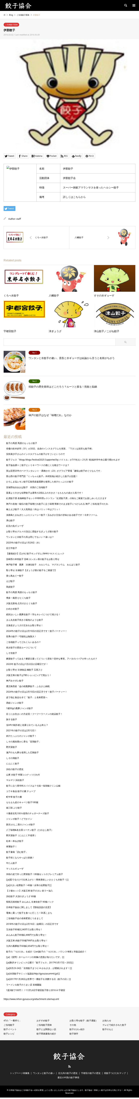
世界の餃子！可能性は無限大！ (21, 636)
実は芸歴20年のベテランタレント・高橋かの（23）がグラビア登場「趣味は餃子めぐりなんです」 (54, 470)
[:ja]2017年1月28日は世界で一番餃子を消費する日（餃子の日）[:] (38, 979)
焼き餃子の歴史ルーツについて (21, 647)
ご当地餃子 (9, 1024)
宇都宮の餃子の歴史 (91, 1073)
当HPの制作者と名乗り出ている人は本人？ (27, 725)
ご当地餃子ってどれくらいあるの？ (23, 642)
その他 (73, 1024)
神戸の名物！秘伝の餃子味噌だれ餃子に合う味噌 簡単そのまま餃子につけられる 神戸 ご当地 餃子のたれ (57, 503)
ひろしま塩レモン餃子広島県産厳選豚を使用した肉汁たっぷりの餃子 (39, 481)
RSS (69, 1066)
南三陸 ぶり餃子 (14, 807)
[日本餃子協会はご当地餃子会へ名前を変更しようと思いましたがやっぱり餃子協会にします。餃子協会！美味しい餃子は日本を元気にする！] (19, 5)
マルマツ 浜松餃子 (15, 780)
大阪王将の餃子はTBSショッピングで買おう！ (28, 675)
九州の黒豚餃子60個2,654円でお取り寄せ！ (27, 946)
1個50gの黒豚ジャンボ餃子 (19, 708)
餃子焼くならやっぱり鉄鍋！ (20, 857)
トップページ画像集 (20, 1073)
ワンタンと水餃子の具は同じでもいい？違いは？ (30, 536)
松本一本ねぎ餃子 (15, 841)
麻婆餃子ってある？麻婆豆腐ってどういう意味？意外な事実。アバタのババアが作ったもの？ (51, 658)
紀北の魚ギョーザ (15, 525)
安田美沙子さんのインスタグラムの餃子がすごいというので (35, 454)
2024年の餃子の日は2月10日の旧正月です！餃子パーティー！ (36, 631)
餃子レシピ (9, 1033)
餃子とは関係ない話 (46, 1029)
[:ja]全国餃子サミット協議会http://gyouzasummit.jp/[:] (33, 973)
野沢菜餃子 (11, 747)
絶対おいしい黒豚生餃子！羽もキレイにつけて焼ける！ (33, 614)
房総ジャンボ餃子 (15, 702)
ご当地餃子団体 (11, 24)
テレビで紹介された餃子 (114, 1024)
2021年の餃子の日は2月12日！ (21, 730)
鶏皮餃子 (10, 586)
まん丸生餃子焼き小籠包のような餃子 (24, 619)
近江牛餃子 (11, 548)
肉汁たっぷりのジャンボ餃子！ (21, 735)
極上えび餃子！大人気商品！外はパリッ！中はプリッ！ (33, 509)
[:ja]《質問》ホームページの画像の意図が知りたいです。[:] (35, 957)
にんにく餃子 (12, 763)
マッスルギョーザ (15, 868)
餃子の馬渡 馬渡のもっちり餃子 (21, 443)
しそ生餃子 (11, 653)
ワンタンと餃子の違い (44, 1073)
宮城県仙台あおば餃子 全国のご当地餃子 (26, 487)
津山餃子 (10, 520)
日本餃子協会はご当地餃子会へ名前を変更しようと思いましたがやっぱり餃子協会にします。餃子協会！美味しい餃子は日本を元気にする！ (66, 1090)
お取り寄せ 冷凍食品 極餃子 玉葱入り (24, 669)
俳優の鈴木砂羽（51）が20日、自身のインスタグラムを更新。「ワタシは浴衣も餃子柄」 (50, 448)
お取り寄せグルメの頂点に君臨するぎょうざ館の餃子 (32, 531)
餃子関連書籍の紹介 (46, 1033)
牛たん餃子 (11, 863)
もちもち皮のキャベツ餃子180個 (22, 802)
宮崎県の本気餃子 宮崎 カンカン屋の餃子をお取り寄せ (32, 559)
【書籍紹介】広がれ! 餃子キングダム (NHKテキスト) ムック (35, 553)
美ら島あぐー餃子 (15, 575)
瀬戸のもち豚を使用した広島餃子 (22, 752)
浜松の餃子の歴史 (15, 769)
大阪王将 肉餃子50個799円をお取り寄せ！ (27, 940)
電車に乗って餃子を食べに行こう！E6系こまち (29, 912)
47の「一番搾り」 (12, 1020)
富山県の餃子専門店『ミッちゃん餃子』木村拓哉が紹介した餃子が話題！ (42, 476)
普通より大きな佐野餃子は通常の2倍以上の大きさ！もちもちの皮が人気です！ (44, 492)
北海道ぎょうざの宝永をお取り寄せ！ (24, 625)
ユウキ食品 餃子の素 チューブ (20, 791)
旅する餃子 (11, 719)
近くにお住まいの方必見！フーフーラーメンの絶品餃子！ (34, 713)
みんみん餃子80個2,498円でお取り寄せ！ (26, 934)
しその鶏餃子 (12, 758)
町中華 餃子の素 (14, 796)
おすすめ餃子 (43, 1020)
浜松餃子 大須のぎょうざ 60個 (21, 896)
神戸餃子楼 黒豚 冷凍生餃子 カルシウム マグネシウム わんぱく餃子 (43, 564)
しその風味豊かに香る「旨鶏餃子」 (23, 741)
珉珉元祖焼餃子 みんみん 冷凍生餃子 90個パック (30, 901)
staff (18, 218)
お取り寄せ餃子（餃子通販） (84, 1020)
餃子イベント (10, 1029)
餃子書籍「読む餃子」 (17, 851)
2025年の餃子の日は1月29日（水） (23, 542)
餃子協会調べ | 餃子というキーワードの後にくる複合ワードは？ (37, 465)
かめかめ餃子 (12, 608)
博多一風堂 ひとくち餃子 (18, 597)
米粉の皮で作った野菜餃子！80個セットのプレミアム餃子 (34, 874)
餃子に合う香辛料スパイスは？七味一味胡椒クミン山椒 (33, 785)
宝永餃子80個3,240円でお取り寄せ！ (24, 929)
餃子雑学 (74, 1033)
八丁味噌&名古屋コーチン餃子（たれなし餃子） (29, 829)
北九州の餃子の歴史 (68, 1073)
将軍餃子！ (11, 846)
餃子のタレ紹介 (77, 1029)
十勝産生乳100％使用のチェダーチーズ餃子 (27, 813)
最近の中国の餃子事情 (68, 1077)
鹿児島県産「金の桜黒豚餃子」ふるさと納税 (28, 686)
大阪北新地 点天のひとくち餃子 (21, 603)
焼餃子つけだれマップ (115, 1073)
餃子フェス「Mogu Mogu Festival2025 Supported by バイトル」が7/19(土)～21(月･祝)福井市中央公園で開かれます (63, 459)
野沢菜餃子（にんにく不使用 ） (21, 835)
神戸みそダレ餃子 (15, 680)
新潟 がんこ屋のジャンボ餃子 (20, 824)
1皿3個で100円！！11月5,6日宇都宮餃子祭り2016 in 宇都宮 (35, 990)
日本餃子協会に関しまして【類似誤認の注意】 (29, 907)
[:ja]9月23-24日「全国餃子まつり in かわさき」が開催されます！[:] (39, 968)
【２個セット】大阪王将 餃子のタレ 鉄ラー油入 (29, 890)
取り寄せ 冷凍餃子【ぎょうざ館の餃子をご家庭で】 (31, 570)
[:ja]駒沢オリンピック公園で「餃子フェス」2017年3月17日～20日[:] (39, 962)
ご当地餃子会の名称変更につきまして (24, 918)
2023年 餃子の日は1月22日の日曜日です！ (27, 664)
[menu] (133, 5)
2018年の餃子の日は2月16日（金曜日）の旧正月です (32, 924)
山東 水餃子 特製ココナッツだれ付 (23, 774)
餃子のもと (107, 1029)
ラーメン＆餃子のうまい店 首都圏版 (23, 984)
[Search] (125, 5)
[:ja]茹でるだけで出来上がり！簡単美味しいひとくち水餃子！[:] (37, 879)
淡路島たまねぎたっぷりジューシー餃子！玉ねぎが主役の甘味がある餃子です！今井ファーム (51, 514)
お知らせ (106, 1020)
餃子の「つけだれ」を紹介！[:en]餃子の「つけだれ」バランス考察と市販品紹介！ (46, 951)
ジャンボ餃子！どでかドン (19, 818)
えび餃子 (10, 581)
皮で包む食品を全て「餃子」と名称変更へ (26, 697)
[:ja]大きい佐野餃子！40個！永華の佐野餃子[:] (28, 885)
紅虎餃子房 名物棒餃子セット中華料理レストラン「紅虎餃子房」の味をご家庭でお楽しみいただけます (56, 498)
